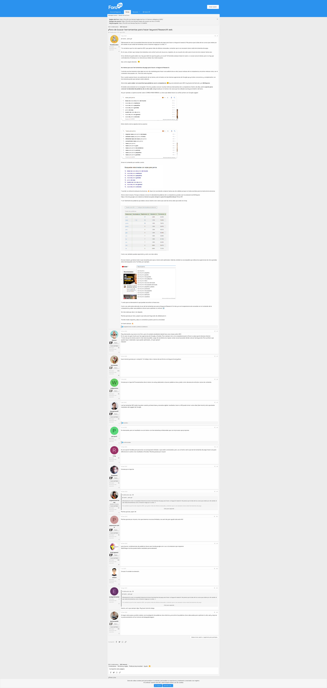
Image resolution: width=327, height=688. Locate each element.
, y (135, 326)
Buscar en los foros (124, 15)
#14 (217, 612)
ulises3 (114, 577)
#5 (217, 402)
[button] (116, 12)
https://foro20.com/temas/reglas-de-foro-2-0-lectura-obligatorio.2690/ (141, 19)
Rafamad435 (114, 621)
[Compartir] (215, 36)
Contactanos (112, 666)
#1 (217, 35)
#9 (217, 491)
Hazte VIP (147, 12)
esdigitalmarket (114, 597)
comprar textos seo (169, 191)
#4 (217, 379)
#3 (217, 356)
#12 (217, 568)
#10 (217, 516)
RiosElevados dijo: (127, 495)
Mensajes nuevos (112, 15)
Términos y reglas (123, 666)
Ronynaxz (114, 475)
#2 (217, 331)
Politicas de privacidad (135, 666)
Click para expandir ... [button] (169, 508)
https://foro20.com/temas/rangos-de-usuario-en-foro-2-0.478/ (141, 21)
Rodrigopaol (114, 552)
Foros (127, 12)
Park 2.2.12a (113, 677)
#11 (217, 543)
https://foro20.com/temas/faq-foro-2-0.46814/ (133, 23)
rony (114, 456)
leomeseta (114, 365)
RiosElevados (113, 32)
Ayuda (146, 666)
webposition (114, 388)
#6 (217, 427)
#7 (217, 447)
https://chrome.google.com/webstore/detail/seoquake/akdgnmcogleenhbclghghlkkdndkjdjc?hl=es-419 (152, 197)
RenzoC (114, 340)
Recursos (135, 12)
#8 (217, 466)
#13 (217, 588)
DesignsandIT (114, 411)
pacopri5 (114, 436)
